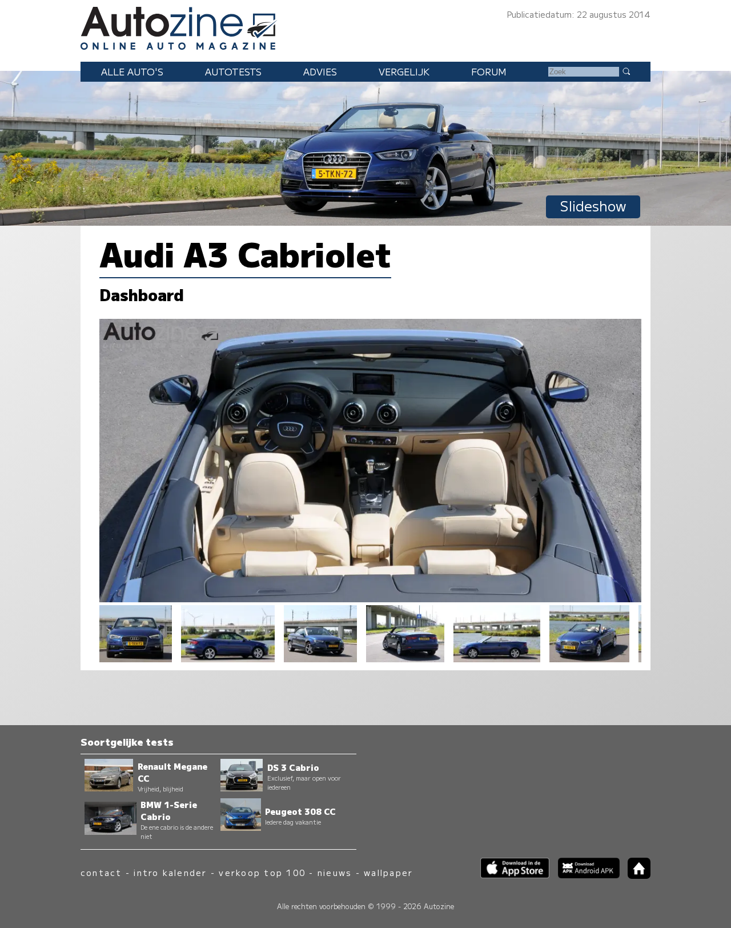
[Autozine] (365, 26)
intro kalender (170, 872)
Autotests (233, 71)
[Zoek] (626, 71)
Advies (320, 71)
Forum (489, 71)
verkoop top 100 (262, 872)
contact (101, 872)
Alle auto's (132, 71)
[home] (635, 875)
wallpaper (388, 872)
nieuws (335, 872)
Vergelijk (404, 71)
